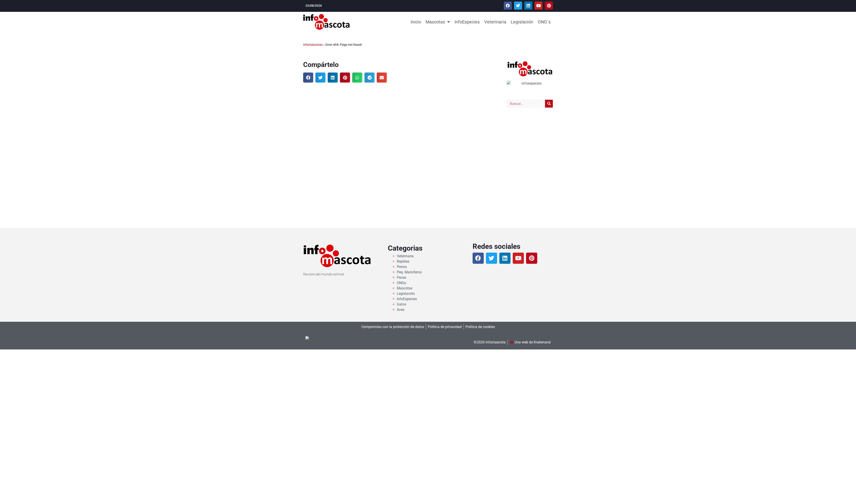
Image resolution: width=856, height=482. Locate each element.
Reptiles (403, 261)
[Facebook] (508, 6)
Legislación (522, 22)
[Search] (549, 104)
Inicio (416, 22)
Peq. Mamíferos (409, 272)
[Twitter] (518, 6)
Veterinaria (495, 22)
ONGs (401, 283)
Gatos (401, 304)
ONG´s (544, 22)
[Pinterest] (549, 6)
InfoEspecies (467, 22)
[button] (308, 78)
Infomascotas (313, 44)
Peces (401, 277)
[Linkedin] (528, 6)
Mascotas (435, 22)
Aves (400, 309)
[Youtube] (539, 6)
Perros (402, 267)
